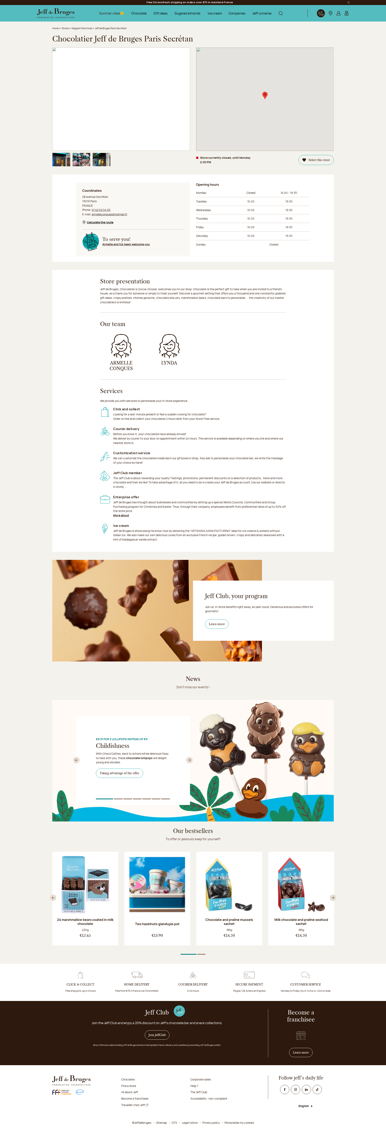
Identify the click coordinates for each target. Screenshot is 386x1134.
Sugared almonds (187, 13)
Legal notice (190, 1123)
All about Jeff (129, 1092)
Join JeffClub (157, 1035)
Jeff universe (261, 13)
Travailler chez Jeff (133, 1105)
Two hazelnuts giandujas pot (157, 924)
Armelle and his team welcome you (126, 244)
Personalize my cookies (239, 1123)
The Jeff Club (198, 1092)
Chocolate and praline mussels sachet (229, 921)
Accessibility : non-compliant (208, 1098)
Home (55, 28)
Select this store (319, 160)
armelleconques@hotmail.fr (109, 214)
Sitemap (161, 1123)
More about (121, 515)
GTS (174, 1123)
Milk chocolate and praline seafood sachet (301, 921)
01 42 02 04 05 (101, 210)
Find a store (128, 1086)
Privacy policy (211, 1123)
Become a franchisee (134, 1098)
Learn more (217, 624)
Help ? (194, 1086)
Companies (237, 13)
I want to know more (116, 785)
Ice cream (215, 13)
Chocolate (139, 13)
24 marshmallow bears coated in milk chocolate (85, 921)
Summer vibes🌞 (111, 13)
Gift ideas (160, 13)
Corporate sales (200, 1079)
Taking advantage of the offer (119, 773)
